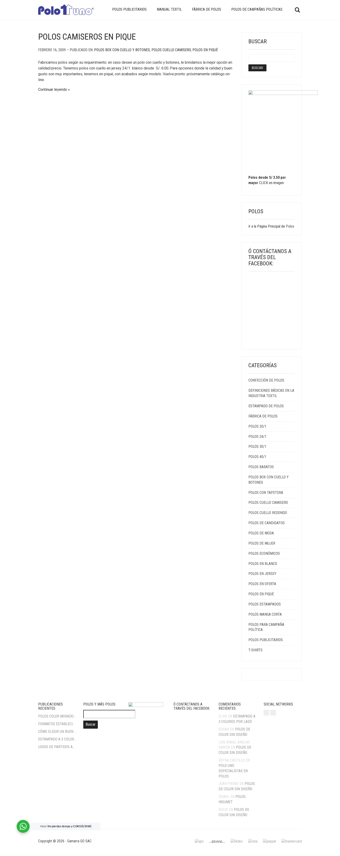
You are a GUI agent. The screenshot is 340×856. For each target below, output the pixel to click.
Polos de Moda (261, 533)
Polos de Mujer (261, 543)
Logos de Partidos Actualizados (57, 747)
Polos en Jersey (262, 573)
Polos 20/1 (257, 426)
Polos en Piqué (205, 50)
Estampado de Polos (266, 406)
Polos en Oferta (262, 584)
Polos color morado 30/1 (57, 716)
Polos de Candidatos (266, 523)
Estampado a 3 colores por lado (57, 739)
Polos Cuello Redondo (267, 513)
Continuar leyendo (52, 89)
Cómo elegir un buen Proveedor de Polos (57, 731)
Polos (290, 226)
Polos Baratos (261, 467)
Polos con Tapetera (265, 492)
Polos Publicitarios (129, 9)
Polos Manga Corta (265, 614)
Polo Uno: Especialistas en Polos (233, 770)
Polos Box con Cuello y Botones (122, 50)
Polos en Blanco (262, 563)
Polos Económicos (264, 553)
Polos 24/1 (257, 436)
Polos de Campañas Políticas (256, 9)
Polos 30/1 (257, 446)
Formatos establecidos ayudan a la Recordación (57, 724)
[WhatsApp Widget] (23, 826)
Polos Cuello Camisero (171, 50)
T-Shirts (255, 650)
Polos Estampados (264, 604)
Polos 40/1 (257, 457)
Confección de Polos (266, 380)
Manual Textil (169, 9)
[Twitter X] (273, 712)
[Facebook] (266, 712)
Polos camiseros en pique (87, 37)
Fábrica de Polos (206, 9)
